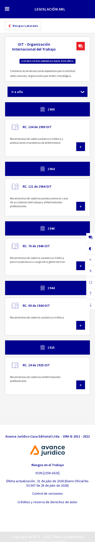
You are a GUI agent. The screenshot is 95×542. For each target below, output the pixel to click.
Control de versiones (47, 493)
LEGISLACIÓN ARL (50, 9)
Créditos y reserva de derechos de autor (47, 502)
